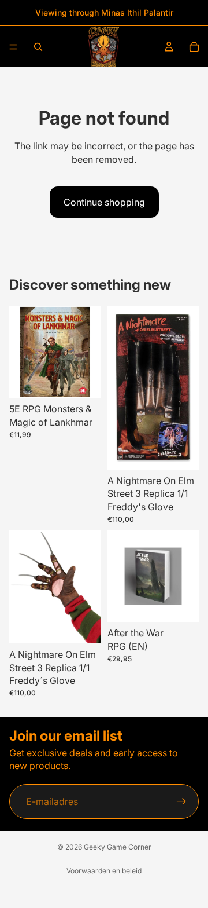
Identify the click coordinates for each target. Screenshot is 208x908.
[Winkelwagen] (194, 47)
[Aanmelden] (181, 801)
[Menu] (13, 47)
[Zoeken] (38, 47)
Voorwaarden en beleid (104, 870)
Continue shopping (104, 202)
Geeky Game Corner (117, 847)
